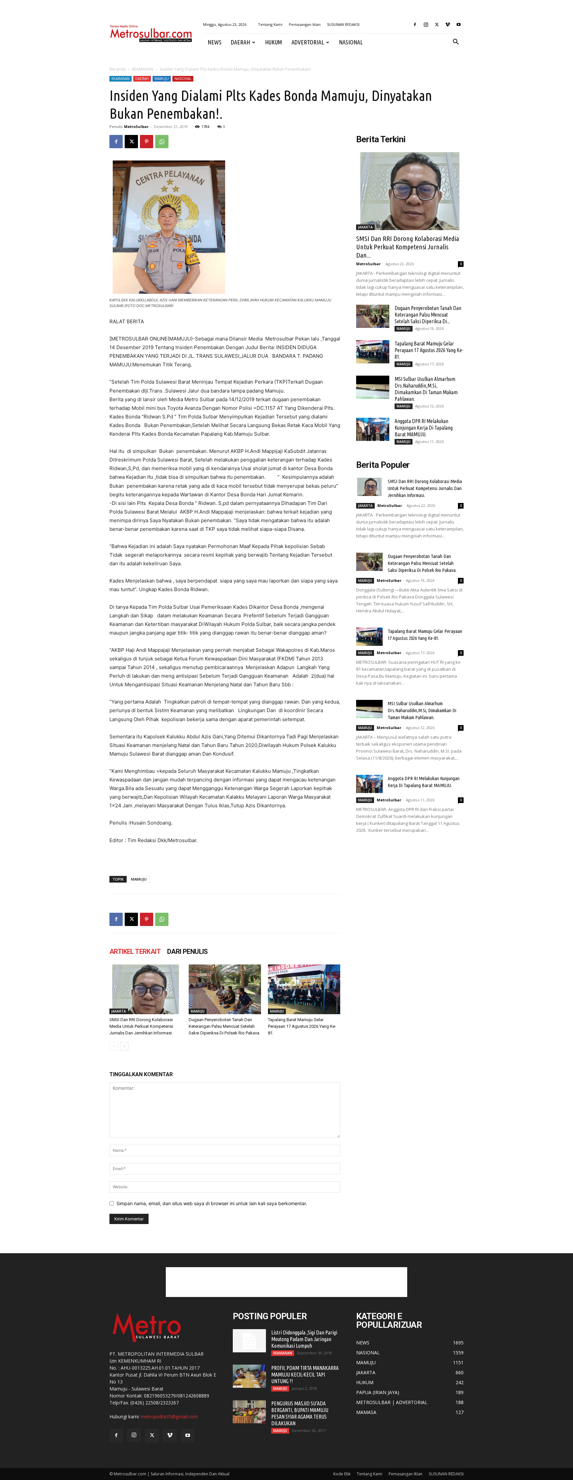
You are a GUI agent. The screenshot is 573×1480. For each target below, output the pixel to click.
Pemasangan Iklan (305, 24)
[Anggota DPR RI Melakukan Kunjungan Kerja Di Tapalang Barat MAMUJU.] (372, 429)
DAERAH (240, 42)
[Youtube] (459, 24)
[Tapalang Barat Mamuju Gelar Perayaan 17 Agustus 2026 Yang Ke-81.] (304, 989)
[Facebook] (415, 24)
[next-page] (124, 1046)
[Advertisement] (286, 1282)
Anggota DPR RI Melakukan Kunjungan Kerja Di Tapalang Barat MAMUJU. (424, 427)
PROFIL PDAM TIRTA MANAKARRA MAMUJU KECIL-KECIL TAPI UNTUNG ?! (305, 1374)
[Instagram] (426, 24)
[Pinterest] (146, 141)
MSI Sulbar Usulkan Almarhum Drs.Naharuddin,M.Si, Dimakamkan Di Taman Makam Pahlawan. (422, 710)
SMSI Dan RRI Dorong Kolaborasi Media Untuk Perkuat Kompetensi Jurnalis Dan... (407, 246)
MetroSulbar (136, 126)
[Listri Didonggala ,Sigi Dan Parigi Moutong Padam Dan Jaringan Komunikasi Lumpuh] (249, 1340)
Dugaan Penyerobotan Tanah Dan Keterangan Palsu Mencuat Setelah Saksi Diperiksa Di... (428, 314)
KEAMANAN (143, 69)
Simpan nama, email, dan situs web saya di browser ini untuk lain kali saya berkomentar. (211, 1203)
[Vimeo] (448, 24)
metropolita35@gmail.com (169, 1416)
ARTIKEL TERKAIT (134, 952)
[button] (456, 42)
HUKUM (273, 42)
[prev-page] (113, 1046)
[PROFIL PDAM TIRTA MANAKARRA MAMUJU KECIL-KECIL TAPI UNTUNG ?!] (249, 1376)
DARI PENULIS (187, 952)
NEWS (215, 42)
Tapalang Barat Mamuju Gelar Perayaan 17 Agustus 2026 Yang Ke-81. (302, 1026)
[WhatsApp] (161, 141)
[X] (437, 24)
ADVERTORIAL (307, 42)
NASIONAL (351, 42)
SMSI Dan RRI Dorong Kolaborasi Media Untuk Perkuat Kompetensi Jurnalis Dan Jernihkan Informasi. (141, 1026)
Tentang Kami (270, 24)
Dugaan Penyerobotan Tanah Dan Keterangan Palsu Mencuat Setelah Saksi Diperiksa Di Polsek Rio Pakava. (224, 1026)
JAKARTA (118, 1011)
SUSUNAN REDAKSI (343, 24)
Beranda (117, 69)
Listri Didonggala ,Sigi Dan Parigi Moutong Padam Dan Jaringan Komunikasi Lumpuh (304, 1339)
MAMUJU (162, 78)
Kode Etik (341, 1474)
